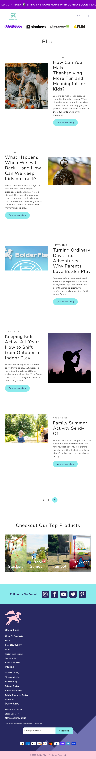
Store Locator (11, 714)
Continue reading (65, 122)
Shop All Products (14, 636)
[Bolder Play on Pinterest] (82, 594)
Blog (7, 649)
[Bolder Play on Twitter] (73, 594)
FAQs (7, 640)
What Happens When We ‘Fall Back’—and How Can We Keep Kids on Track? (23, 168)
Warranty (9, 699)
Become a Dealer (13, 709)
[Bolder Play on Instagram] (45, 594)
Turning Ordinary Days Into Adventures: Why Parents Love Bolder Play (72, 260)
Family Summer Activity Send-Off (70, 428)
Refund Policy (12, 673)
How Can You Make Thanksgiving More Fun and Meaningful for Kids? (69, 75)
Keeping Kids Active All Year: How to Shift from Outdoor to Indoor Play (23, 347)
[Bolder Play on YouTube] (64, 594)
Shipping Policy (12, 677)
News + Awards (12, 663)
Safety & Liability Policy (16, 695)
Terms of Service (13, 690)
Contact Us (10, 658)
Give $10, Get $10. (13, 645)
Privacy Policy (12, 686)
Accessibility (11, 682)
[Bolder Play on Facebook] (54, 594)
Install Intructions (14, 654)
